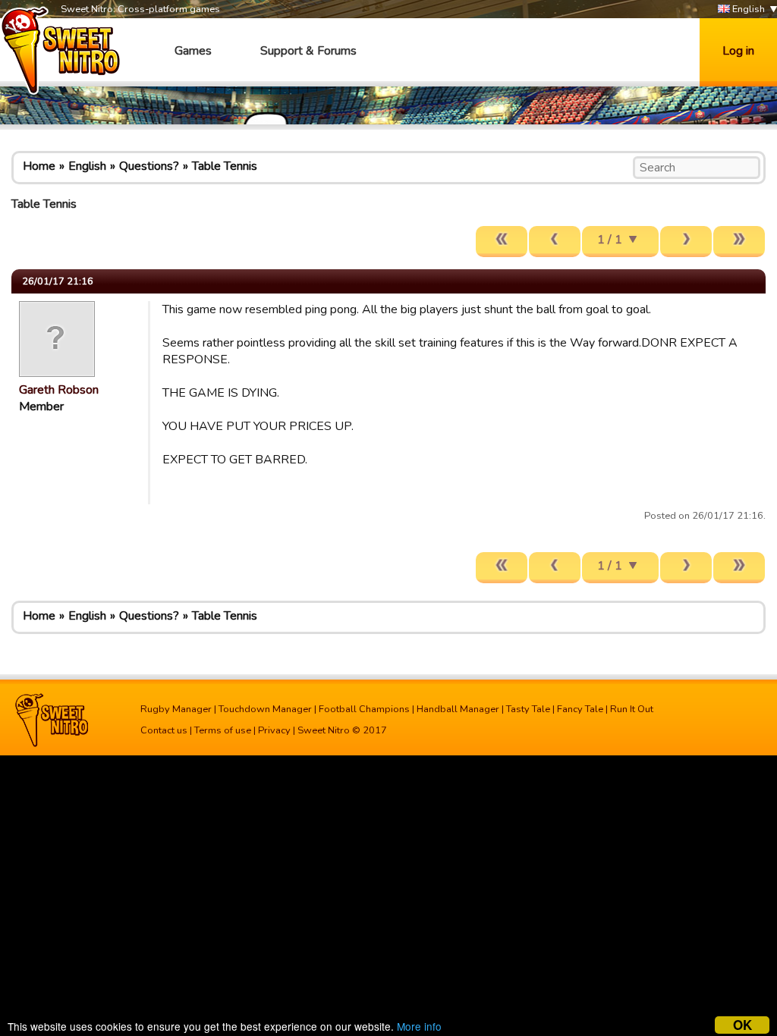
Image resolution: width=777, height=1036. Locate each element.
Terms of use (222, 730)
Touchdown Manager (265, 709)
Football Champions (364, 709)
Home (39, 166)
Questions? (149, 166)
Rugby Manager (176, 709)
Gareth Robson (59, 389)
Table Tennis (224, 166)
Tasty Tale (528, 709)
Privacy (274, 730)
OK (742, 1025)
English (747, 9)
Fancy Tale (580, 709)
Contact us (163, 730)
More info (419, 1026)
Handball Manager (458, 709)
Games (193, 50)
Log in (738, 50)
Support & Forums (308, 50)
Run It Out (631, 709)
